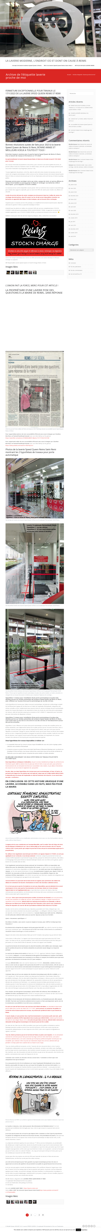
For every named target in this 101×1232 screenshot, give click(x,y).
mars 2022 (73, 188)
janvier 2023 (73, 184)
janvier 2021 (73, 203)
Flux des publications (75, 266)
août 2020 (73, 207)
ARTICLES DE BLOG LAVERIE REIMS (84, 65)
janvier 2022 (73, 192)
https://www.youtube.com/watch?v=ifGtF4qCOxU (19, 445)
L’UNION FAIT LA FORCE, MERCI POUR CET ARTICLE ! (32, 285)
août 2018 (73, 236)
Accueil (69, 74)
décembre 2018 (74, 229)
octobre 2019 (73, 218)
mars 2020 (73, 210)
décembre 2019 (74, 214)
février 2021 (73, 199)
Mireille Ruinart (73, 144)
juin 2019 (72, 221)
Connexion (73, 263)
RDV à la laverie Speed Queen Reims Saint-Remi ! (58, 65)
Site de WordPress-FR (76, 274)
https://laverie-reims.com (31, 1188)
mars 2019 (73, 225)
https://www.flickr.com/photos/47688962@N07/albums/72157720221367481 (27, 438)
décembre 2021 (74, 195)
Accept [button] (78, 1229)
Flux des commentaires (76, 270)
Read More (84, 1229)
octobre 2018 (73, 232)
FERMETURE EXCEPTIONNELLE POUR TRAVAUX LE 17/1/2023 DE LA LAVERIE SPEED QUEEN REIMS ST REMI (33, 92)
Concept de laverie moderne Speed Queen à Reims (27, 65)
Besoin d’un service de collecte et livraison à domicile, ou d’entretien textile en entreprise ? (80, 146)
